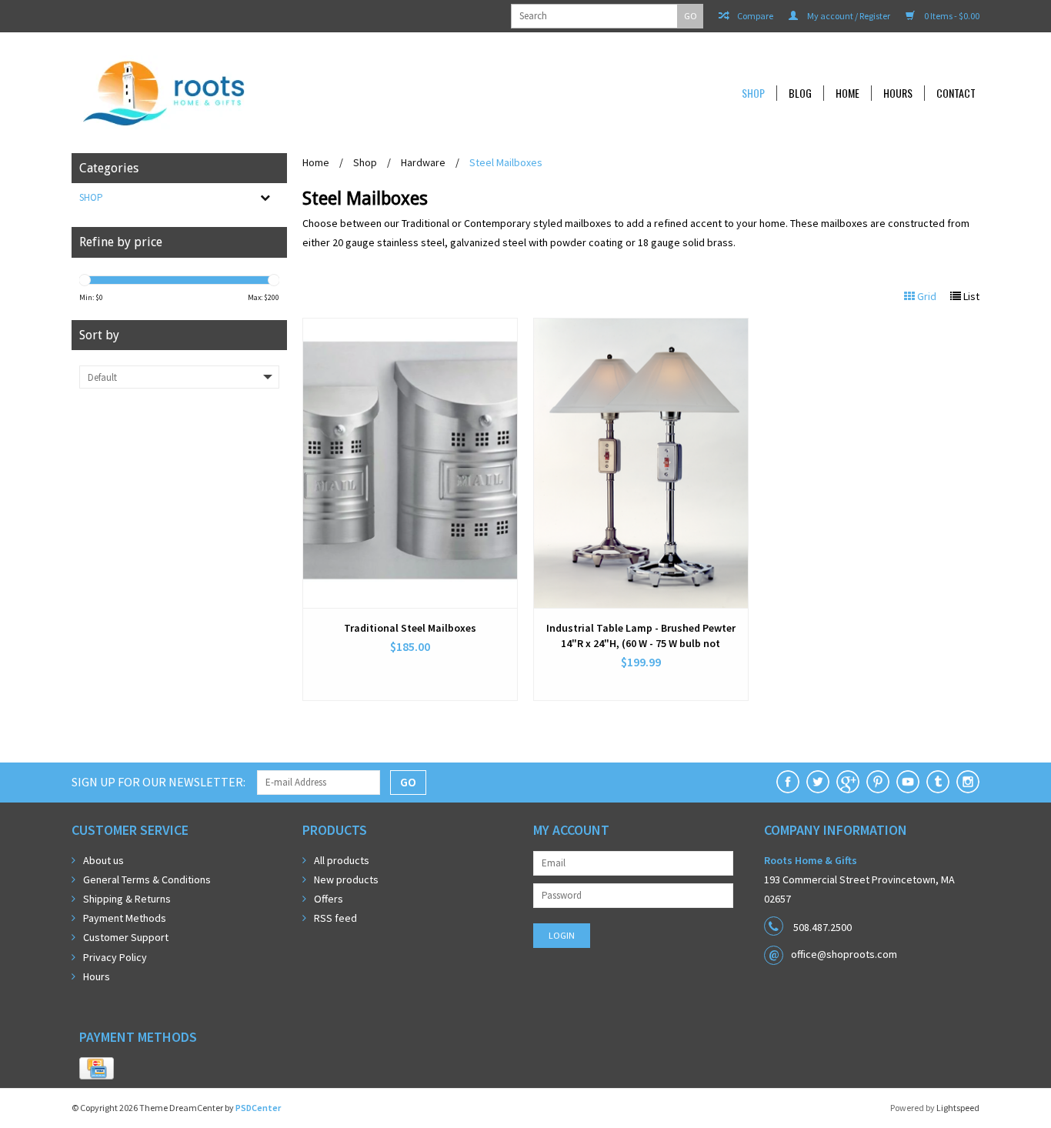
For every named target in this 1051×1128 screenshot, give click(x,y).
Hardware (423, 162)
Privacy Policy (115, 957)
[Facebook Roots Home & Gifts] (787, 781)
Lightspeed (957, 1107)
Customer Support (125, 937)
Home (847, 93)
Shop (753, 93)
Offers (328, 899)
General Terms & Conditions (147, 879)
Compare (754, 16)
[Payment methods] (96, 1068)
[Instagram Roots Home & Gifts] (967, 781)
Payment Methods (124, 918)
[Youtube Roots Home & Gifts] (907, 781)
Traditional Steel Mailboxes (410, 628)
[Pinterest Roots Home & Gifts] (877, 781)
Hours (898, 93)
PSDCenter (258, 1107)
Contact (956, 93)
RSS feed (335, 918)
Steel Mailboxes (505, 162)
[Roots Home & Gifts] (267, 92)
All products (341, 860)
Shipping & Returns (127, 899)
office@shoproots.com (844, 954)
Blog (800, 93)
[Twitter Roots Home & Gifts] (817, 781)
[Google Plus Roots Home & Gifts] (847, 781)
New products (346, 879)
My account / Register (848, 16)
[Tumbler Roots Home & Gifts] (937, 781)
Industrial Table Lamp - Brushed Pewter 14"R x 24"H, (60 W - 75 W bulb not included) (641, 636)
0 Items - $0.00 (951, 16)
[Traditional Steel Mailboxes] (410, 463)
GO (690, 16)
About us (103, 860)
